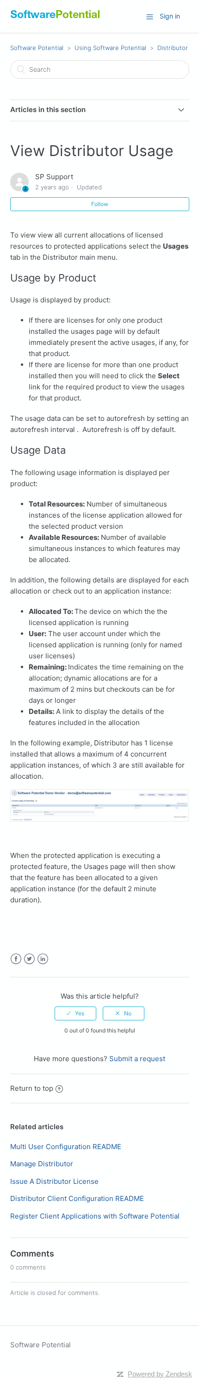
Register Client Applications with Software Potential (95, 1216)
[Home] (55, 18)
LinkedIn (43, 959)
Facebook (16, 959)
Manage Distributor (41, 1163)
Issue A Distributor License (54, 1181)
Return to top (31, 1088)
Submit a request (137, 1058)
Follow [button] (99, 203)
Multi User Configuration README (65, 1146)
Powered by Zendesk (160, 1374)
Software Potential (36, 47)
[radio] (75, 1013)
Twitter (29, 959)
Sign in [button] (170, 16)
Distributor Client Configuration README (77, 1198)
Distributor (172, 47)
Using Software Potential (110, 47)
